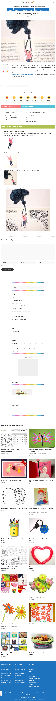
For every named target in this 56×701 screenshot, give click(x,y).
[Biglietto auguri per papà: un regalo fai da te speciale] (42, 496)
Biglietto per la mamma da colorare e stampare (14, 508)
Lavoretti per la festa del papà (15, 10)
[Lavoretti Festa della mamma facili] (14, 583)
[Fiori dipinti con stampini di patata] (42, 612)
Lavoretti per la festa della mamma (30, 10)
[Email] (7, 71)
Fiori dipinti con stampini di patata (38, 624)
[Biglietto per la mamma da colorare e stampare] (14, 496)
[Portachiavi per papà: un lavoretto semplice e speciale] (42, 527)
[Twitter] (7, 67)
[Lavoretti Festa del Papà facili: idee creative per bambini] (14, 641)
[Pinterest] (3, 71)
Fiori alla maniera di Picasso (8, 624)
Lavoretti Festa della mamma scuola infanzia (24, 8)
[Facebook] (3, 67)
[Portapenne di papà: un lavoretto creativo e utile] (14, 527)
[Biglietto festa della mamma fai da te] (14, 468)
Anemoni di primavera (35, 595)
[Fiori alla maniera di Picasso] (14, 612)
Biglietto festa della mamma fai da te (11, 480)
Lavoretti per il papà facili (23, 85)
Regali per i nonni (43, 10)
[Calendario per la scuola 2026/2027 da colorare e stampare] (14, 438)
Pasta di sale (15, 382)
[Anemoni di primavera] (42, 583)
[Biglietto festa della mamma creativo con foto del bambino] (42, 468)
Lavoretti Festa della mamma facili (10, 595)
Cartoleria (10, 8)
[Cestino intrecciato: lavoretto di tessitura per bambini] (42, 641)
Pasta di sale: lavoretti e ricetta (19, 407)
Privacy (1, 694)
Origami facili (15, 405)
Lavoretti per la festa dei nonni (42, 8)
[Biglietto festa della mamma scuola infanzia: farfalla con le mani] (42, 438)
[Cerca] (53, 2)
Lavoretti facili (11, 85)
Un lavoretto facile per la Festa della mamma (23, 74)
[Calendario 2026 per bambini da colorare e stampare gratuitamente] (14, 555)
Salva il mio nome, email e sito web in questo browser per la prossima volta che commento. (19, 265)
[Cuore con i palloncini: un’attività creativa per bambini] (42, 555)
